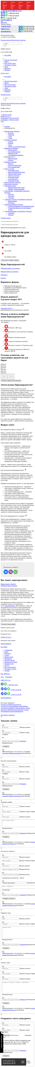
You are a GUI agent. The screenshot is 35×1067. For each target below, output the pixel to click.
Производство (9, 664)
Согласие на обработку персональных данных (15, 708)
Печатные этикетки (10, 140)
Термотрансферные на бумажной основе (21, 206)
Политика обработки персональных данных (15, 710)
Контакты (7, 68)
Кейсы (6, 61)
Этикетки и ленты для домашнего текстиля (18, 199)
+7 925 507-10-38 (11, 18)
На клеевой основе (14, 152)
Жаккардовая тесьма (14, 174)
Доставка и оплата (10, 65)
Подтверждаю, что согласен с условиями (16, 752)
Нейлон (10, 143)
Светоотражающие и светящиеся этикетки (18, 211)
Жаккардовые (12, 201)
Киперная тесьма (13, 181)
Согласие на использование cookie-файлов (14, 706)
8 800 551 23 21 (17, 11)
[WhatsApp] (15, 572)
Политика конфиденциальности (11, 704)
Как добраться (5, 674)
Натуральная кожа (14, 167)
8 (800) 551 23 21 (6, 637)
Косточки (11, 196)
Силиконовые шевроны (15, 155)
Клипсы (10, 160)
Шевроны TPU (13, 153)
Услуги (6, 665)
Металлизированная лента (16, 172)
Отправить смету (7, 308)
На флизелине (12, 150)
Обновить (23, 741)
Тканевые (11, 213)
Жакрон (10, 163)
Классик (11, 133)
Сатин (10, 138)
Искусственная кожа (14, 165)
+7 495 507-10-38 (6, 11)
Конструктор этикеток (18, 40)
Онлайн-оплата (6, 94)
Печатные (11, 203)
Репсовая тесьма (13, 177)
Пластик (11, 194)
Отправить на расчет (9, 898)
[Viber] (10, 572)
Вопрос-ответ (8, 657)
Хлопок (10, 141)
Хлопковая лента (13, 170)
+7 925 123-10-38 (13, 16)
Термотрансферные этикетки (13, 204)
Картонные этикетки (11, 184)
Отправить (6, 746)
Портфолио (8, 658)
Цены (6, 67)
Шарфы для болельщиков (16, 189)
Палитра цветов (6, 40)
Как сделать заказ (10, 63)
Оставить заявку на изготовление (11, 380)
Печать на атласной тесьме (16, 146)
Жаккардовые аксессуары (16, 187)
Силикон (11, 198)
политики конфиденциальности (12, 753)
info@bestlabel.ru (6, 20)
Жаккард (11, 215)
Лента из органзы (13, 175)
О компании (8, 650)
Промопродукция (10, 186)
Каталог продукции (10, 60)
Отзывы (7, 670)
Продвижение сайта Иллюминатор (12, 711)
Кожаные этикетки (10, 162)
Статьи (6, 655)
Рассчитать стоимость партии (9, 260)
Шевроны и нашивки (11, 148)
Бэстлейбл (7, 55)
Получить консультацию (8, 624)
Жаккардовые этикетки (11, 131)
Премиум (11, 135)
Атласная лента (13, 179)
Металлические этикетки (12, 182)
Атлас (10, 136)
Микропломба (12, 158)
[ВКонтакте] (6, 572)
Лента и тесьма (9, 169)
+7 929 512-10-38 (13, 13)
